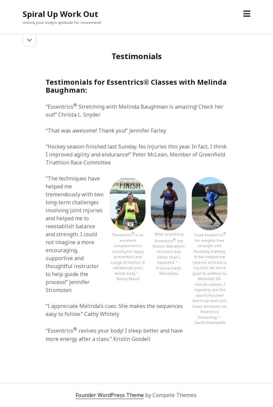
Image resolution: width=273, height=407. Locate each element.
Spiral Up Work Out (60, 13)
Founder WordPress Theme (110, 395)
